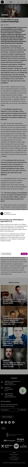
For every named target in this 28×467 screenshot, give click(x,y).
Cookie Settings (6, 254)
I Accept (24, 254)
